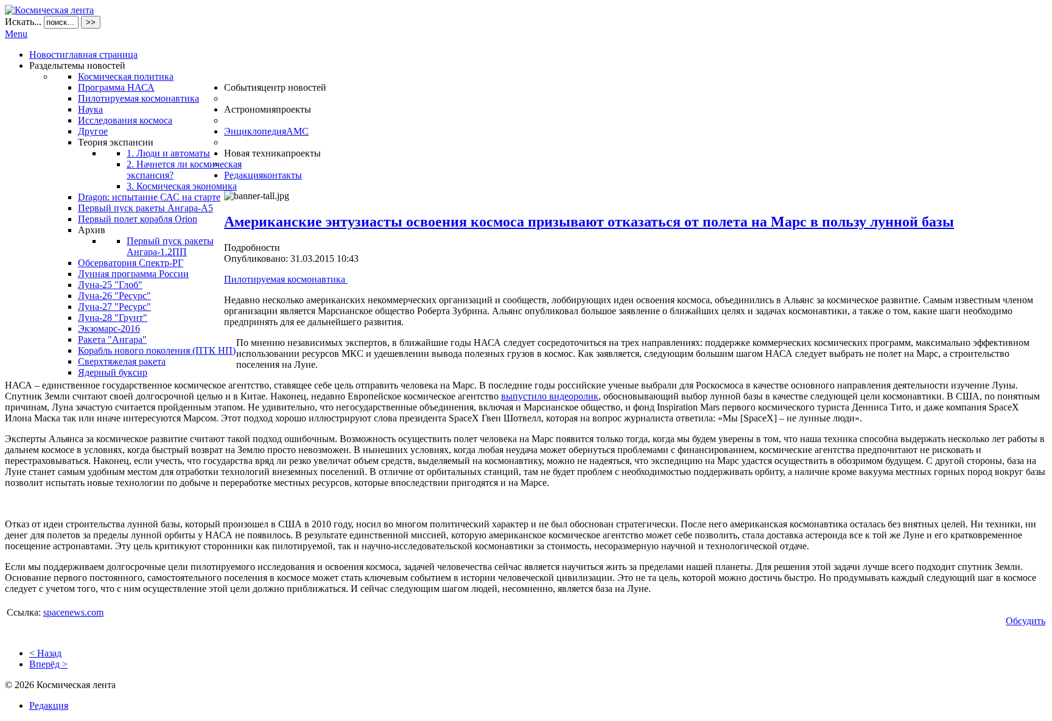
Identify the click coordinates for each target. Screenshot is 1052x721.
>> (91, 22)
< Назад (45, 653)
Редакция (48, 705)
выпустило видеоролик (549, 396)
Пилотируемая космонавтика (286, 279)
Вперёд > (48, 664)
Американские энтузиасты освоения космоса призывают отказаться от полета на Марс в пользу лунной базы (589, 222)
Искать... (23, 21)
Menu (16, 34)
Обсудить (1025, 621)
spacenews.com (73, 612)
